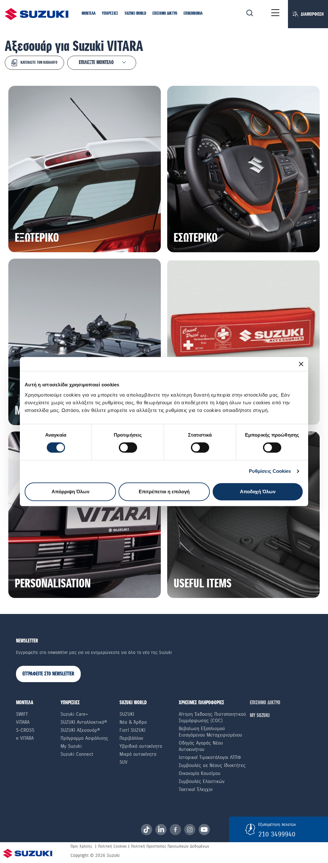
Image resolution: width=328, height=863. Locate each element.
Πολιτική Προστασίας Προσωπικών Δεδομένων (170, 846)
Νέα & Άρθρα (133, 722)
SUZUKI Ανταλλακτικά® (84, 722)
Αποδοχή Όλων (257, 491)
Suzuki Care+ (74, 714)
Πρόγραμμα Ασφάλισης (84, 738)
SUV (123, 762)
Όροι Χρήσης (81, 846)
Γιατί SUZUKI (132, 730)
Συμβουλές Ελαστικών (202, 781)
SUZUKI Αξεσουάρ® (80, 730)
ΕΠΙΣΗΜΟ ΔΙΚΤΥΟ (265, 702)
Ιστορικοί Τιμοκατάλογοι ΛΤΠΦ (210, 757)
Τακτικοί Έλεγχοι (196, 789)
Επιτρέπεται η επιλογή (164, 491)
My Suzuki (71, 746)
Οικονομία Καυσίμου (199, 773)
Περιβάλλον (131, 738)
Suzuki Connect (77, 754)
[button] (88, 14)
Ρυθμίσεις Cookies (270, 471)
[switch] (128, 447)
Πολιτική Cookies (112, 846)
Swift (22, 714)
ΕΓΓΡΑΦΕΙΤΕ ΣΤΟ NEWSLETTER (48, 674)
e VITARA (25, 738)
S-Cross (25, 730)
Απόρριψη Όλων (70, 491)
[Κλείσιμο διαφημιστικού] (301, 364)
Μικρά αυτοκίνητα (137, 754)
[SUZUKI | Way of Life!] (37, 14)
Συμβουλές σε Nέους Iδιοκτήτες (212, 765)
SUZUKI (126, 714)
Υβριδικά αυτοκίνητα (140, 746)
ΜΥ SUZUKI (260, 715)
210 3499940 (276, 834)
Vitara (22, 722)
